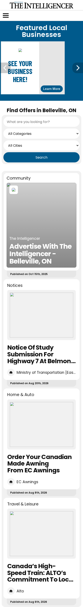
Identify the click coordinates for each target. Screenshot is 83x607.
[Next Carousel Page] (77, 68)
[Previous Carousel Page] (5, 68)
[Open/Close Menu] (6, 15)
